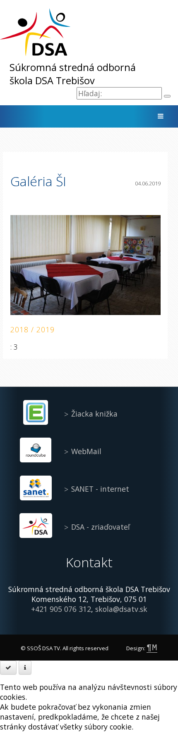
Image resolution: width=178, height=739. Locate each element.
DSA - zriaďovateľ (100, 527)
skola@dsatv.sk (121, 609)
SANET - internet (100, 489)
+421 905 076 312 (61, 609)
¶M (152, 648)
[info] (25, 668)
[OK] (8, 668)
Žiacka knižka (94, 414)
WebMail (86, 451)
